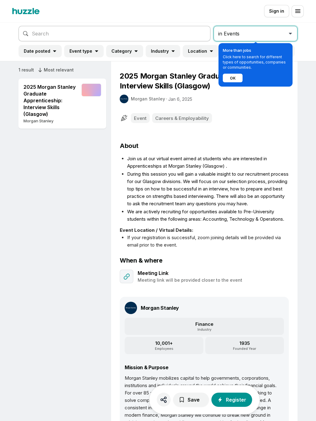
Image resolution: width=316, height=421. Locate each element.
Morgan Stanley (148, 98)
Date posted (37, 51)
